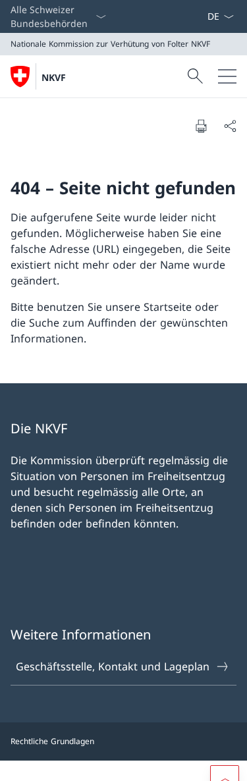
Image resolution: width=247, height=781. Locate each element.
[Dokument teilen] (229, 125)
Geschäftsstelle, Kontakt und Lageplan (112, 666)
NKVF (53, 77)
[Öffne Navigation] (227, 76)
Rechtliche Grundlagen (52, 741)
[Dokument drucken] (200, 125)
